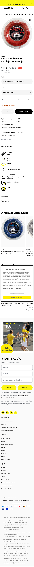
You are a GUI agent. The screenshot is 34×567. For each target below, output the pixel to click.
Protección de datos (8, 288)
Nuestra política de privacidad (8, 397)
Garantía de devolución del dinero (9, 427)
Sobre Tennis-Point (5, 473)
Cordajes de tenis (7, 14)
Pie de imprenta (17, 288)
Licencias (3, 424)
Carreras (3, 450)
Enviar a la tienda (5, 459)
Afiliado (3, 447)
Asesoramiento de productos (8, 485)
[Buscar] (23, 8)
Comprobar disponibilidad (8, 135)
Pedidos (3, 441)
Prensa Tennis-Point (6, 488)
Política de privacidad (8, 500)
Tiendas (3, 476)
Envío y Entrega (5, 479)
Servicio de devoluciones (7, 444)
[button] (2, 8)
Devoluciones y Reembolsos (8, 482)
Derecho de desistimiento (7, 421)
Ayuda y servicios (5, 438)
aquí (19, 285)
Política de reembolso (17, 503)
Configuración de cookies (7, 430)
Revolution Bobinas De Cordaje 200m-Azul (12, 251)
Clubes (3, 456)
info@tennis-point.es (23, 395)
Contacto (3, 470)
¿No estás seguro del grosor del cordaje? (15, 99)
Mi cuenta (3, 467)
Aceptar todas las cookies (17, 297)
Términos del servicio (26, 500)
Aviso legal (17, 500)
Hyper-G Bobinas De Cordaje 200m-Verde (12, 303)
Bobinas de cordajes (19, 14)
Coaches (3, 453)
